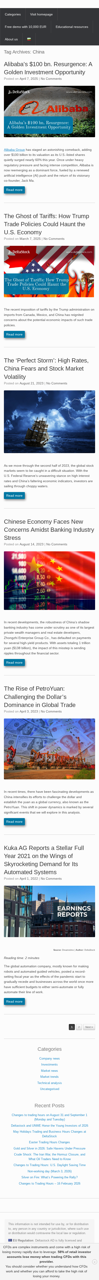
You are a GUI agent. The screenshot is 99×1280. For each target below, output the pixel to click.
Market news (49, 1070)
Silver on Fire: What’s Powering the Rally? (49, 1177)
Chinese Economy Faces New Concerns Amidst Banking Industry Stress (49, 529)
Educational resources (72, 27)
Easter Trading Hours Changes (49, 1142)
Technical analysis (49, 1083)
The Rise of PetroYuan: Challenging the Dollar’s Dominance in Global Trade (40, 696)
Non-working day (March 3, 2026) (50, 1171)
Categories (13, 14)
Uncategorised (49, 1089)
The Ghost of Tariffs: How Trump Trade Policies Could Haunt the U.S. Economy (46, 224)
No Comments (51, 78)
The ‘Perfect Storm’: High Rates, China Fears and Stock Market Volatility (46, 368)
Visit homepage (41, 14)
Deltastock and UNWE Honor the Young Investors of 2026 (49, 1125)
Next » (89, 1027)
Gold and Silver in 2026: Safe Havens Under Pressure (49, 1148)
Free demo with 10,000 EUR (25, 27)
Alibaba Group (14, 149)
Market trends (49, 1076)
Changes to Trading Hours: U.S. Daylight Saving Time (50, 1165)
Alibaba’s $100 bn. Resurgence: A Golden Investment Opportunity (48, 68)
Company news (49, 1058)
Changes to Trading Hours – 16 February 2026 (49, 1183)
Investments (49, 1064)
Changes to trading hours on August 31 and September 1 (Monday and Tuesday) (49, 1117)
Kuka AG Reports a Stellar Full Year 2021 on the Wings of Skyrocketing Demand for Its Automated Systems (44, 860)
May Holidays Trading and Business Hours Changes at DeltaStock (49, 1134)
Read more (14, 190)
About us (11, 39)
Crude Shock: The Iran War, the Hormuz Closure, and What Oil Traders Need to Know (49, 1157)
